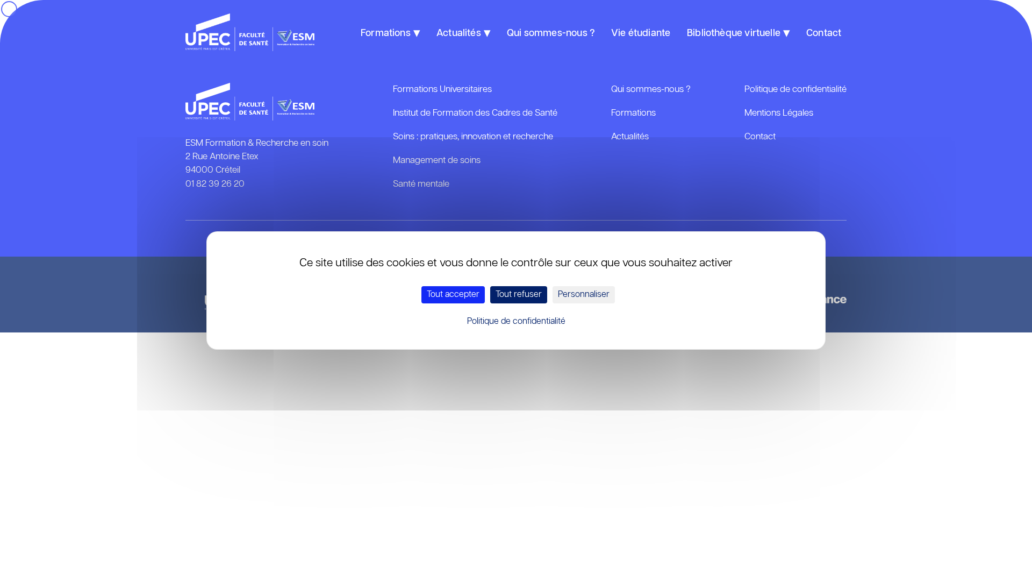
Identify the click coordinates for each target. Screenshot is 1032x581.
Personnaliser (584, 294)
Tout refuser (519, 294)
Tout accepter (453, 294)
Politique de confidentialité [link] (516, 321)
